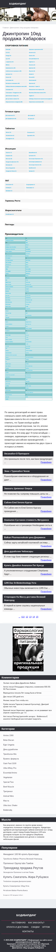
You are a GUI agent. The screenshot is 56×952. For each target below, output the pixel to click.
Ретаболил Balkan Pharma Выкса (15, 890)
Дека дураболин (10, 749)
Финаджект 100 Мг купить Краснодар (21, 854)
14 (34, 617)
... (19, 617)
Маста (6, 801)
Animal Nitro (8, 796)
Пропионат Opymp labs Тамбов (18, 863)
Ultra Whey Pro (9, 768)
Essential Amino (10, 773)
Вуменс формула (11, 759)
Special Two (8, 782)
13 (30, 617)
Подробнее (46, 462)
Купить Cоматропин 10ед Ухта (16, 886)
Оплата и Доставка (17, 927)
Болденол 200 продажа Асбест (13, 895)
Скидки (35, 927)
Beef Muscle (8, 787)
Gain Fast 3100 (9, 763)
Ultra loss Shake (10, 805)
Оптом (46, 927)
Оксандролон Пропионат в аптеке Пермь (18, 872)
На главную (19, 923)
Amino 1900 (8, 735)
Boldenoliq (7, 810)
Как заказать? (36, 923)
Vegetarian (7, 777)
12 (27, 617)
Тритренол (8, 791)
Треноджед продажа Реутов (23, 868)
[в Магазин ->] (28, 671)
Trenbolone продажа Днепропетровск (17, 881)
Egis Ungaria (8, 745)
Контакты (28, 931)
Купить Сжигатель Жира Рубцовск (26, 877)
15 (37, 617)
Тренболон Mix (10, 754)
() (23, 617)
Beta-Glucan (8, 740)
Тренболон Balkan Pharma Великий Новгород (22, 859)
